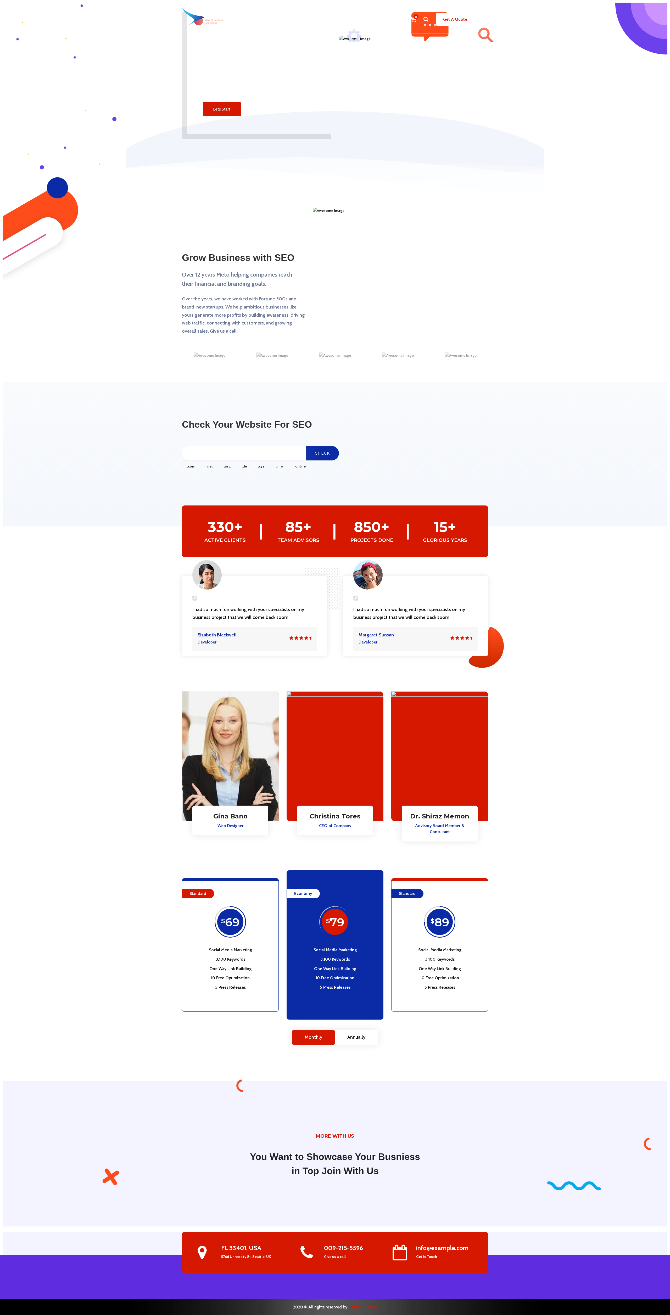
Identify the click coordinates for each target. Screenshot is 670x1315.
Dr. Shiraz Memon (439, 816)
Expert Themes (362, 1307)
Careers (368, 19)
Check (322, 453)
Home (247, 19)
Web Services (338, 19)
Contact (389, 19)
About (264, 19)
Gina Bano (230, 816)
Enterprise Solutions (296, 19)
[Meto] (202, 16)
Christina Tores (335, 816)
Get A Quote (455, 19)
